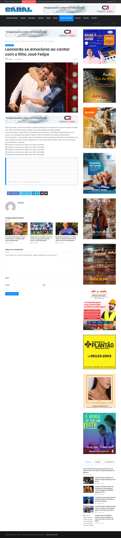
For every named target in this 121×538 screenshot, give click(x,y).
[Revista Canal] (18, 9)
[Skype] (38, 193)
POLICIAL (86, 18)
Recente (88, 462)
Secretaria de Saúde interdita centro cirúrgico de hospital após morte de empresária (105, 508)
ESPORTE (41, 18)
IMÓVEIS (23, 18)
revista (10, 59)
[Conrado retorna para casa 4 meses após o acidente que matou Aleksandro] (16, 228)
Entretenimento (15, 41)
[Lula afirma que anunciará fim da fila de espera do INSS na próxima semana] (88, 500)
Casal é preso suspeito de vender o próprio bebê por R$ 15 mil (105, 479)
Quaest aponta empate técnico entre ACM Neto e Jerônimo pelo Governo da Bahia (104, 518)
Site (44, 285)
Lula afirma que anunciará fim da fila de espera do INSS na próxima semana (105, 499)
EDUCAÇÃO (31, 18)
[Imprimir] (46, 193)
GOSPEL (55, 18)
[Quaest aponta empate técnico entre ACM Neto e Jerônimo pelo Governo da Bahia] (88, 520)
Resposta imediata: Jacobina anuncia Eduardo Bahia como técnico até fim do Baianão (66, 238)
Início (8, 41)
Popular (98, 462)
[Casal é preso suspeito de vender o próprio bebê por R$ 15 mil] (88, 480)
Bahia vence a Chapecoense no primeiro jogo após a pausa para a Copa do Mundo (41, 238)
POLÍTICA (78, 18)
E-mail (7, 285)
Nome (7, 278)
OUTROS (94, 18)
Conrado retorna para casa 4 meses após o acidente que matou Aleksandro (15, 238)
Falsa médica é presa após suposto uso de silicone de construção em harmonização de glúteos (98, 470)
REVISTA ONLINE (13, 18)
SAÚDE (48, 18)
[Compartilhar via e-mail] (42, 193)
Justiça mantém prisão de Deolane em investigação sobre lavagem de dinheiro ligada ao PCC (64, 1)
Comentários (109, 462)
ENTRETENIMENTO (66, 18)
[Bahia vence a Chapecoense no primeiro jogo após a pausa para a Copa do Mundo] (41, 228)
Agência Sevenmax (52, 534)
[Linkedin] (33, 193)
